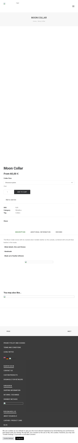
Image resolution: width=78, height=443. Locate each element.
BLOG (5, 425)
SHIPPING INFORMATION (12, 390)
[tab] (40, 233)
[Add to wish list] (72, 298)
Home (34, 21)
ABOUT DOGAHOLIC (10, 416)
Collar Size (8, 178)
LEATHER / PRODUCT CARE (13, 420)
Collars (18, 213)
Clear (5, 186)
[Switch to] (4, 359)
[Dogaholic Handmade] (17, 6)
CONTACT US (8, 370)
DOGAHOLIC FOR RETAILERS (13, 379)
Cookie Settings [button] (8, 438)
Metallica (18, 210)
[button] (73, 6)
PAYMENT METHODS (10, 399)
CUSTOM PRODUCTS (11, 375)
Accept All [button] (20, 438)
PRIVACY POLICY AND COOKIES (14, 343)
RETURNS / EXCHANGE (11, 395)
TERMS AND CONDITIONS (12, 347)
